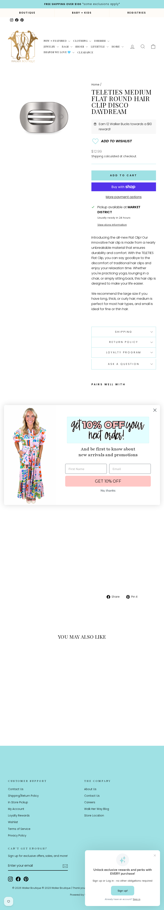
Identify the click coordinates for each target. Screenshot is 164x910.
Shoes (80, 46)
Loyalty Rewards (19, 815)
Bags (65, 46)
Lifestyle (98, 46)
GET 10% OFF (108, 481)
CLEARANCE (85, 52)
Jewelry (50, 46)
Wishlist (13, 822)
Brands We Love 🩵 (58, 52)
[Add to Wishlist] (123, 141)
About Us (90, 789)
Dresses (100, 40)
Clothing (80, 40)
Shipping (97, 156)
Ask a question (123, 364)
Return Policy (123, 342)
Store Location (94, 815)
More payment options (124, 197)
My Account (16, 809)
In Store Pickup (18, 802)
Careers (89, 802)
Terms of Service (19, 829)
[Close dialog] (154, 410)
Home (116, 46)
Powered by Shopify (82, 894)
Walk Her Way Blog (96, 809)
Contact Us (15, 789)
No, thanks (108, 490)
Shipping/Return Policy (23, 796)
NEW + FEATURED (55, 40)
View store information (112, 224)
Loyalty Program (123, 352)
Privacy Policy (17, 835)
